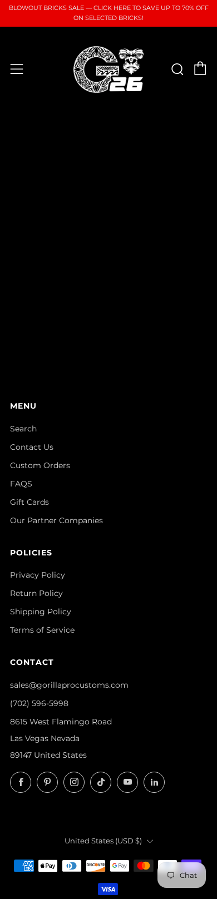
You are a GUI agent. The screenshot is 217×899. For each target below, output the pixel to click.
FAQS (21, 484)
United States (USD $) (103, 841)
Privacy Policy (37, 575)
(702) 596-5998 (39, 703)
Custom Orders (40, 465)
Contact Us (31, 447)
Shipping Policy (40, 612)
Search (23, 429)
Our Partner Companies (56, 520)
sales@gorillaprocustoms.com (69, 685)
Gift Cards (29, 502)
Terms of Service (42, 630)
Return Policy (36, 593)
